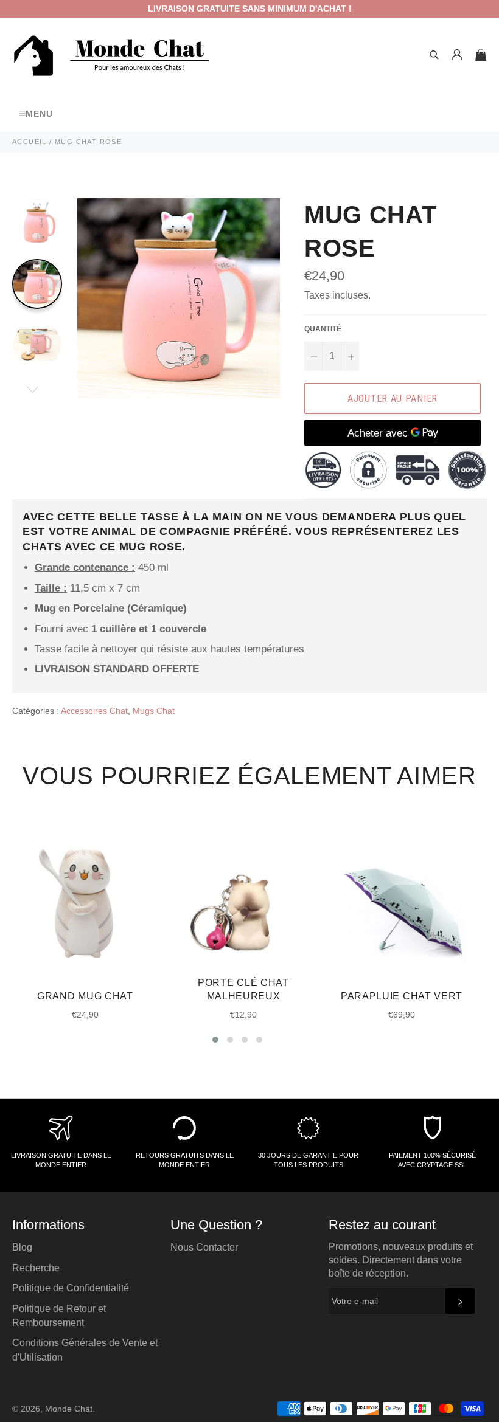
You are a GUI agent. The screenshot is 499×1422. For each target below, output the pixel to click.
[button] (215, 1040)
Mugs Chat (154, 711)
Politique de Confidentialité (70, 1288)
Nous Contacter (204, 1247)
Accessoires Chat (94, 711)
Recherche (36, 1268)
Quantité (322, 329)
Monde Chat (68, 1408)
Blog (22, 1247)
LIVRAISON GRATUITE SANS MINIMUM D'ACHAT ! (250, 8)
